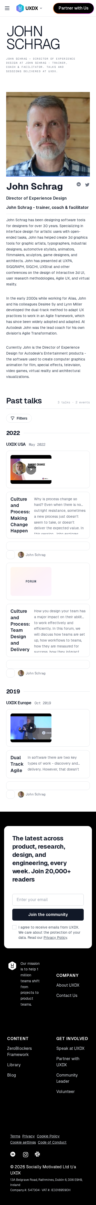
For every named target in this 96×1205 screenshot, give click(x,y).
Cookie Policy (48, 1136)
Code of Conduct (52, 1142)
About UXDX (67, 985)
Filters (22, 418)
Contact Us (67, 995)
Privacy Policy (55, 937)
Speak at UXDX (70, 1048)
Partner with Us (74, 8)
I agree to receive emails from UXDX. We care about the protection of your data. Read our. (49, 932)
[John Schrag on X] (87, 184)
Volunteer (65, 1091)
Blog (11, 1075)
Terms (15, 1136)
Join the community (48, 914)
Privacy (28, 1136)
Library (14, 1064)
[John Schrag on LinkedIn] (79, 184)
